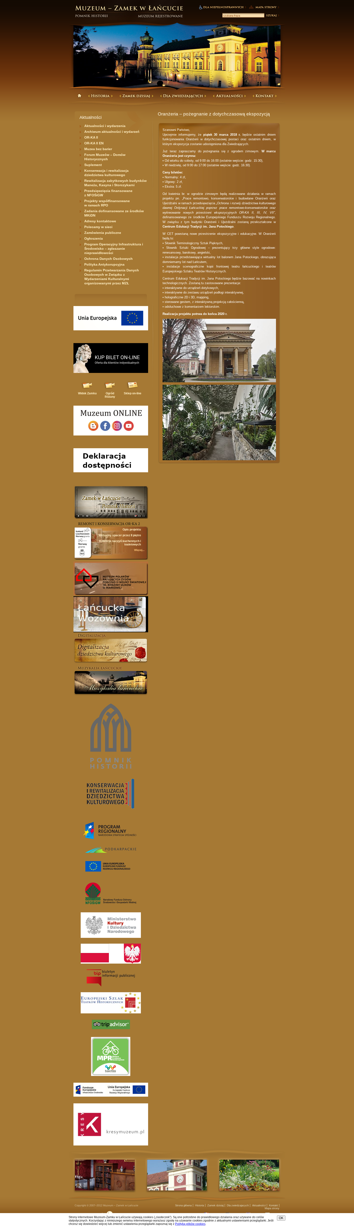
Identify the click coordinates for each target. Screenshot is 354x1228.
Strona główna (183, 1205)
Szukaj (272, 15)
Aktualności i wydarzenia (104, 126)
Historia (199, 1205)
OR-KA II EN (94, 143)
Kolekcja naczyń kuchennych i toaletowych (120, 542)
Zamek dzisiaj (215, 1205)
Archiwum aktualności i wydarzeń (111, 132)
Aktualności (259, 1205)
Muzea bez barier (98, 149)
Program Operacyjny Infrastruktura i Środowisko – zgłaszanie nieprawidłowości (113, 248)
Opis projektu (132, 529)
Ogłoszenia (93, 238)
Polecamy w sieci (98, 227)
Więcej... (139, 550)
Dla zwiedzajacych (238, 1205)
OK (281, 1218)
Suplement (93, 165)
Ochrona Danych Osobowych (108, 259)
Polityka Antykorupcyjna (104, 264)
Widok (87, 393)
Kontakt (273, 1205)
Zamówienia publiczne (102, 233)
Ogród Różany (110, 395)
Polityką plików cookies (190, 1224)
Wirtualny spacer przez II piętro (119, 535)
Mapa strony (272, 1208)
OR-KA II (91, 137)
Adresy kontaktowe (100, 221)
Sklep (132, 393)
